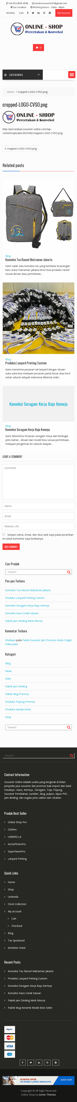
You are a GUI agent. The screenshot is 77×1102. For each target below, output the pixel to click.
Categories (16, 75)
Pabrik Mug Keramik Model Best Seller (30, 1007)
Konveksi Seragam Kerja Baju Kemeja (38, 404)
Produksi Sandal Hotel (18, 709)
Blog (8, 256)
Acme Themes (47, 1094)
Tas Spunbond (16, 940)
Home (11, 882)
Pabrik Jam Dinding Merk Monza (23, 621)
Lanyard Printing (17, 858)
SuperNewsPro (16, 851)
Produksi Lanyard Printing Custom (26, 363)
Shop (8, 717)
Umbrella (13, 896)
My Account (64, 12)
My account (14, 911)
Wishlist (10, 12)
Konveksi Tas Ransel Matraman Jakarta (28, 259)
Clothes (12, 829)
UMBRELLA (14, 836)
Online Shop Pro (17, 822)
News (8, 671)
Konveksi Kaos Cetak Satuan (21, 613)
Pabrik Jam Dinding (16, 686)
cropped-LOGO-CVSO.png (22, 148)
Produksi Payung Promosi (20, 701)
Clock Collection (17, 904)
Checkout (16, 925)
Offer (8, 678)
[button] (71, 74)
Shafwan (10, 640)
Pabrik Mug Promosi (17, 694)
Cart (21, 12)
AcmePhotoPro (17, 844)
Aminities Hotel (16, 947)
